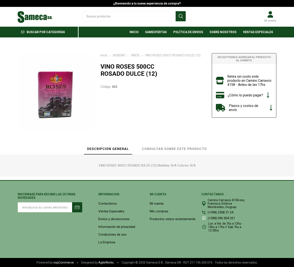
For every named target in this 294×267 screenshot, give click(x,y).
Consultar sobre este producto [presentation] (174, 149)
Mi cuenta (270, 20)
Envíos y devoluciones (114, 219)
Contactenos (107, 203)
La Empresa (106, 242)
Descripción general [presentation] (108, 149)
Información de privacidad (116, 227)
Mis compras (159, 211)
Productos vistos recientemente (172, 219)
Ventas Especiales (111, 211)
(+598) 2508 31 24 (220, 212)
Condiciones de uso (112, 234)
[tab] (108, 149)
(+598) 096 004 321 (221, 218)
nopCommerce (63, 262)
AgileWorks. (106, 262)
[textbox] (129, 16)
